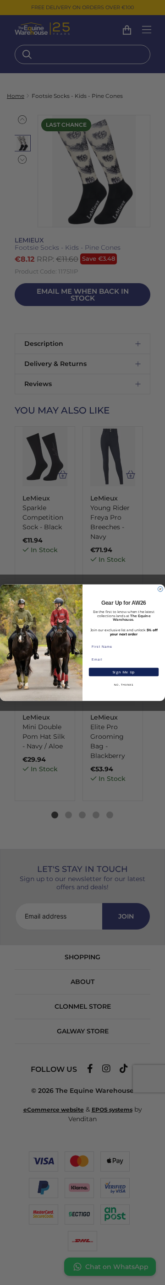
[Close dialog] (160, 588)
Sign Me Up (123, 672)
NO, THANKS (123, 684)
